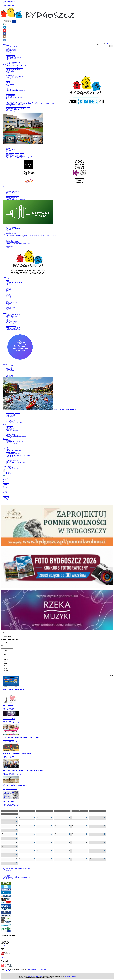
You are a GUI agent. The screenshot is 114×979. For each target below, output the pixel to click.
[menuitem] (58, 43)
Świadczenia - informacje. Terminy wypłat (14, 441)
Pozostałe (6, 661)
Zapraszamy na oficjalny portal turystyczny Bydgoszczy (64, 409)
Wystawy (6, 673)
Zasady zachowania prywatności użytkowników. (37, 969)
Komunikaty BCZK (10, 428)
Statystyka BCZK (9, 433)
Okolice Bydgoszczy (10, 375)
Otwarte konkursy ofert (11, 111)
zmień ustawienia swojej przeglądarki (70, 976)
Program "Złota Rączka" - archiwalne (14, 327)
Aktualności (5, 43)
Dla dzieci (6, 652)
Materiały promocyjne (10, 232)
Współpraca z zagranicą (11, 233)
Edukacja (5, 98)
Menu (2, 476)
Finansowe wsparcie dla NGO (12, 241)
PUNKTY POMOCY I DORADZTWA (14, 465)
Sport (4, 186)
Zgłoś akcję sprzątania (10, 414)
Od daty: (2, 645)
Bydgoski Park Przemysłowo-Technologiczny (15, 90)
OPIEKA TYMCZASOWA (12, 459)
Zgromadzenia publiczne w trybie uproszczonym (16, 436)
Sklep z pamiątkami (10, 367)
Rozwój (4, 64)
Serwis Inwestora (9, 92)
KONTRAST (6, 469)
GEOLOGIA (8, 78)
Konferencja (6, 657)
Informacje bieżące (10, 240)
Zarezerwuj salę (9, 315)
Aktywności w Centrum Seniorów (13, 319)
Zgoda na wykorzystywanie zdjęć (13, 453)
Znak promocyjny (9, 230)
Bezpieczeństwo (6, 424)
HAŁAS (7, 79)
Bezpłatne (6, 650)
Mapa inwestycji (9, 421)
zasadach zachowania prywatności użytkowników (35, 976)
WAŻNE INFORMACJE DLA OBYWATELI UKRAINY (18, 455)
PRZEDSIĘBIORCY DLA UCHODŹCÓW (15, 462)
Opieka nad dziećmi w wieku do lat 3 (13, 105)
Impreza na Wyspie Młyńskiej (12, 227)
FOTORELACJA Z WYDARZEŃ (13, 450)
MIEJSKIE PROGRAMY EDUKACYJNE (15, 99)
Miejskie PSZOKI (9, 416)
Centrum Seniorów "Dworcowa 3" (13, 314)
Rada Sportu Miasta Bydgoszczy (12, 196)
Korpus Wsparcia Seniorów (11, 323)
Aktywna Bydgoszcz (10, 198)
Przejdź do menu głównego (9, 1)
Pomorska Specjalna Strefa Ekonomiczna (14, 97)
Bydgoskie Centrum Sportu (11, 189)
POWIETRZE (9, 82)
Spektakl (5, 663)
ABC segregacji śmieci (10, 415)
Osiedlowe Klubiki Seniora (11, 316)
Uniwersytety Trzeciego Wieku (12, 328)
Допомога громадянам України (13, 463)
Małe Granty (8, 150)
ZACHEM (8, 83)
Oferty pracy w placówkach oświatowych (14, 104)
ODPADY (8, 81)
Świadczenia (5, 439)
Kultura (4, 144)
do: (1, 647)
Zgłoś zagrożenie (9, 426)
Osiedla (4, 277)
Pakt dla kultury (9, 154)
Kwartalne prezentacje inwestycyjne (13, 420)
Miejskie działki (9, 96)
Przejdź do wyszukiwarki (8, 2)
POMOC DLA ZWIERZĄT (12, 435)
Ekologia (5, 410)
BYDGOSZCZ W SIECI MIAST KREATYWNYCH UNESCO (19, 147)
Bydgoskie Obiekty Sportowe (12, 190)
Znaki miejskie (9, 229)
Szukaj (111, 45)
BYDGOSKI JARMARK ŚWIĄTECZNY (15, 228)
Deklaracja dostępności (5, 957)
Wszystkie (6, 670)
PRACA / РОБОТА (10, 461)
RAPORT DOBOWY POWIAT (12, 431)
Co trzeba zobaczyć (10, 369)
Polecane (6, 659)
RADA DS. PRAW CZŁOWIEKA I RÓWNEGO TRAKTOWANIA (20, 245)
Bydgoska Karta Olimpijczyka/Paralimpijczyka (15, 199)
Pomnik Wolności (7, 466)
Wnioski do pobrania (10, 444)
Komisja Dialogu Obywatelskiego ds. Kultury (15, 153)
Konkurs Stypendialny (10, 151)
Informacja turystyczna (10, 374)
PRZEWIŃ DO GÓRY (5, 970)
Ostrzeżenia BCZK (10, 429)
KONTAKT (8, 85)
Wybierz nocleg (9, 368)
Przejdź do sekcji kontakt (8, 5)
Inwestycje (5, 419)
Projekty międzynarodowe (11, 84)
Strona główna (6, 633)
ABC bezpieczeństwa (10, 434)
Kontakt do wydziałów (5, 945)
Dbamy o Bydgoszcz (10, 427)
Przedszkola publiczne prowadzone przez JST (15, 108)
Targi (5, 666)
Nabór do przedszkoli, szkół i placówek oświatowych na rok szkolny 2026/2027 (22, 102)
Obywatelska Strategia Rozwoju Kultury (14, 155)
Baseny (7, 187)
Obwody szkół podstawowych (12, 110)
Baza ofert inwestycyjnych (11, 89)
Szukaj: (98, 44)
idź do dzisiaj (16, 808)
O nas (7, 446)
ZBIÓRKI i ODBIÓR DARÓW (12, 460)
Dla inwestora (6, 87)
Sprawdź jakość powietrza (11, 411)
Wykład (5, 672)
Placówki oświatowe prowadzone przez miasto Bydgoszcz (18, 107)
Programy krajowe (10, 101)
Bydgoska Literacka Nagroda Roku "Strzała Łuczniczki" (18, 157)
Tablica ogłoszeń (9, 246)
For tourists (8, 472)
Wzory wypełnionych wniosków (12, 443)
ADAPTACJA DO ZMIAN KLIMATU (14, 76)
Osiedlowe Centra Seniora (11, 322)
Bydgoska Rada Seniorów (11, 321)
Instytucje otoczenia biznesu (11, 95)
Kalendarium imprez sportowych (12, 191)
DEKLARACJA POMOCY (12, 457)
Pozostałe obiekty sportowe (11, 197)
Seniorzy (5, 313)
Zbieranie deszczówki (10, 417)
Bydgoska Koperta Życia (11, 326)
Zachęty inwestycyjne (10, 94)
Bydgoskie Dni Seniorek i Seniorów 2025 (14, 329)
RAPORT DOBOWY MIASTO (12, 430)
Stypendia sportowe (10, 194)
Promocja (5, 224)
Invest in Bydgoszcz (10, 91)
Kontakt (7, 247)
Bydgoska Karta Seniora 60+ (12, 324)
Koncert (5, 656)
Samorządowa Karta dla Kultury (12, 158)
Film (5, 654)
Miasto (4, 44)
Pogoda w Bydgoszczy (10, 376)
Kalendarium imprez (10, 145)
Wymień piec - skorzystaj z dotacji (13, 413)
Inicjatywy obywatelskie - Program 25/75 (14, 88)
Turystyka (5, 364)
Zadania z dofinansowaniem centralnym (14, 422)
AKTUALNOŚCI (10, 75)
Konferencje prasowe (10, 452)
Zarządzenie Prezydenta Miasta (12, 468)
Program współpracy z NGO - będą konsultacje (16, 236)
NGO (4, 234)
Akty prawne (8, 442)
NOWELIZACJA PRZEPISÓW (13, 456)
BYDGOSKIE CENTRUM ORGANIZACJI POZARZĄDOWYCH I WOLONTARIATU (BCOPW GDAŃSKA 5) (31, 235)
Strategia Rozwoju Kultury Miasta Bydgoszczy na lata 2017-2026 (19, 156)
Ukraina (5, 454)
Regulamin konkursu (10, 467)
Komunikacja (6, 423)
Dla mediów (5, 448)
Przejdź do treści (6, 4)
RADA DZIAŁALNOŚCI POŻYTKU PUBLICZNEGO (18, 243)
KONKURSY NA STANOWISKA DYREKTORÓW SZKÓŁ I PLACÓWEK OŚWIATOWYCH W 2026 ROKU (30, 103)
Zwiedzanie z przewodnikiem (12, 371)
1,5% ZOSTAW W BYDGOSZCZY (13, 237)
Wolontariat (8, 239)
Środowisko (5, 74)
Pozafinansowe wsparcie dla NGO (13, 242)
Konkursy (8, 226)
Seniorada (8, 320)
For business (8, 473)
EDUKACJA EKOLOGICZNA (13, 77)
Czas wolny (5, 447)
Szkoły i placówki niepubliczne (12, 109)
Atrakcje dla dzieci (10, 370)
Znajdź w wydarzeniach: (6, 642)
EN (4, 471)
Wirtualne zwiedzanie (10, 365)
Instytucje (8, 148)
